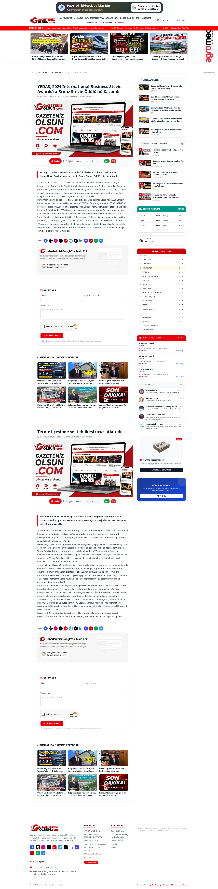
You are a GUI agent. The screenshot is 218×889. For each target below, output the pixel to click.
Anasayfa (36, 72)
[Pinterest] (91, 241)
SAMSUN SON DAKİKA (124, 18)
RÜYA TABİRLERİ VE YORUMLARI (99, 18)
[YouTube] (66, 241)
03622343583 (143, 351)
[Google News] (72, 161)
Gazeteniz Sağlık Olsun (154, 424)
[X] (51, 241)
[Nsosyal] (86, 241)
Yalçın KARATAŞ (151, 390)
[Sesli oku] (87, 161)
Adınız (43, 295)
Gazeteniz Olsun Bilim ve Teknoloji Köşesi (161, 406)
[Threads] (61, 241)
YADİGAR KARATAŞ (152, 398)
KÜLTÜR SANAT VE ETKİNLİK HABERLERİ (93, 835)
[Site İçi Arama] (158, 20)
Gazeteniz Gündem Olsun (155, 415)
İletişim (114, 844)
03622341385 (143, 364)
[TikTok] (76, 241)
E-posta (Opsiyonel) (92, 295)
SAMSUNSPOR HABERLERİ (71, 18)
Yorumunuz (46, 305)
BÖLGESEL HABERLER (52, 72)
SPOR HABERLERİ (143, 18)
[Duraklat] (92, 161)
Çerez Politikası (117, 831)
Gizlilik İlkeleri (117, 840)
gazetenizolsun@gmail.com (45, 867)
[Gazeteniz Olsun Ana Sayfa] (42, 20)
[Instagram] (56, 241)
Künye (113, 848)
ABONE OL (161, 496)
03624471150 (143, 376)
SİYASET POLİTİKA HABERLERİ (100, 23)
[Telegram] (71, 241)
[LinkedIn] (81, 241)
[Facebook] (46, 241)
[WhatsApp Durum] (96, 241)
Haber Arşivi (89, 857)
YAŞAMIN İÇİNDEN (92, 831)
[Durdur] (97, 161)
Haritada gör (180, 351)
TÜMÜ (181, 384)
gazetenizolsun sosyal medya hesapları (120, 835)
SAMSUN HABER (91, 840)
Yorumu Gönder (53, 336)
